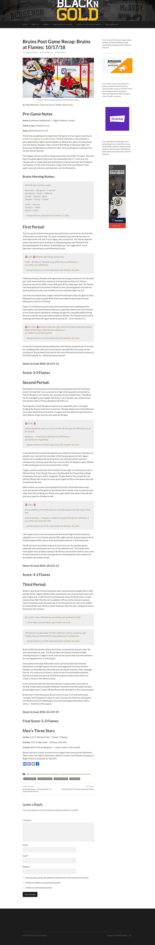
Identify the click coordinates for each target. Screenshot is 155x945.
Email (25, 856)
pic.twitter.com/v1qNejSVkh (66, 636)
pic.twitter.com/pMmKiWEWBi (66, 617)
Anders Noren (121, 935)
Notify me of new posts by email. (39, 887)
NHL (83, 774)
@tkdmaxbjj (67, 105)
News (45, 24)
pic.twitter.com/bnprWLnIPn (38, 521)
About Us (35, 24)
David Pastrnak (30, 779)
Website (26, 867)
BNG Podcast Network (62, 24)
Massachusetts (76, 774)
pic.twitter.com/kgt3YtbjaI (36, 439)
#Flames (39, 257)
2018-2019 (30, 774)
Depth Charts (56, 774)
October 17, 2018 (61, 215)
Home (25, 24)
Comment (27, 820)
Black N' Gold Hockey (37, 935)
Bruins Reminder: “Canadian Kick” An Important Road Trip (37, 789)
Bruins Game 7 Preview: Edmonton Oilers (78, 788)
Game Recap (65, 774)
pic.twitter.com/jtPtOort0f (36, 265)
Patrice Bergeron (61, 779)
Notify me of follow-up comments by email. (43, 882)
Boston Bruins (46, 774)
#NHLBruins (30, 185)
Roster (88, 774)
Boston (37, 774)
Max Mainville (46, 52)
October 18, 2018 (30, 52)
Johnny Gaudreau (45, 779)
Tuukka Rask (75, 779)
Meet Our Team (111, 24)
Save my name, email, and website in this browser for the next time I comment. (57, 878)
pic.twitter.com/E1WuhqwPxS (38, 333)
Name (26, 845)
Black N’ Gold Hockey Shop (88, 24)
